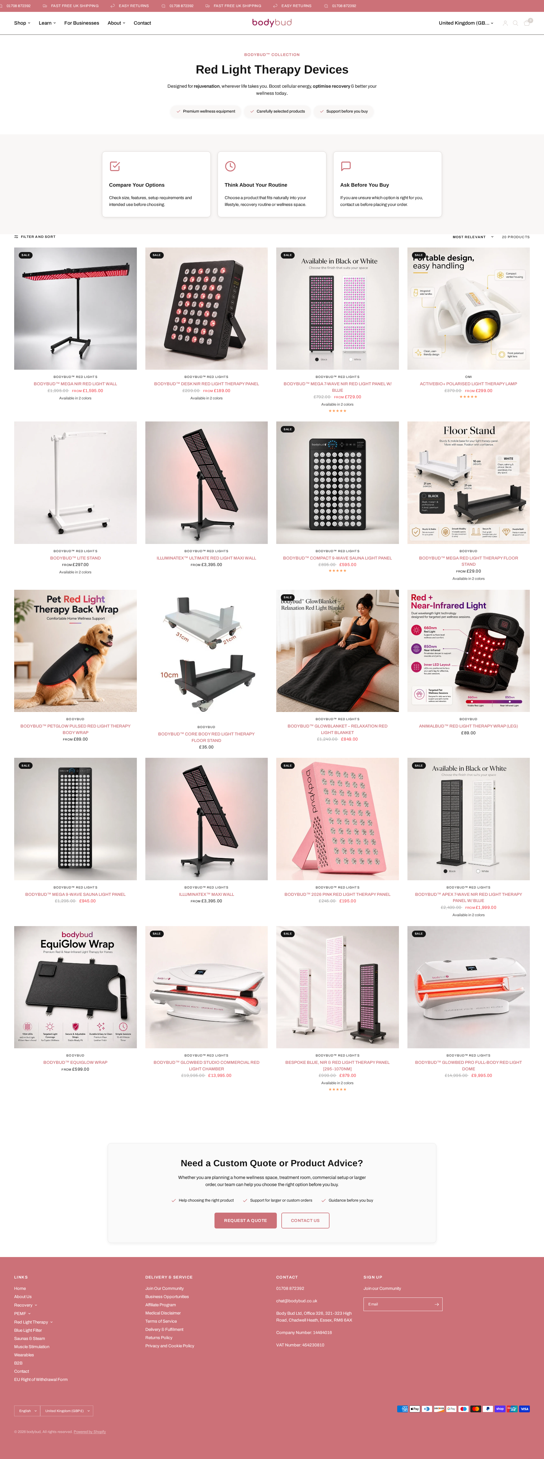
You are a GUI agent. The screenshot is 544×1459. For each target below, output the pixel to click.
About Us (23, 1296)
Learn (45, 23)
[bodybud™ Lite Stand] (75, 482)
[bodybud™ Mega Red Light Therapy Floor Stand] (468, 482)
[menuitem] (24, 23)
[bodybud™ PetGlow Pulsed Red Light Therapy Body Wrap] (75, 651)
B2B (18, 1363)
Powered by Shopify (90, 1432)
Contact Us (305, 1220)
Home (20, 1288)
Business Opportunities (167, 1296)
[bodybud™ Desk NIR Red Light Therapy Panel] (206, 309)
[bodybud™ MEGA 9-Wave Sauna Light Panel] (75, 819)
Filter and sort (38, 237)
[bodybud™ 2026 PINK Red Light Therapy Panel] (337, 819)
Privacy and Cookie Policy (169, 1346)
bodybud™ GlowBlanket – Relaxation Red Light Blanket (338, 729)
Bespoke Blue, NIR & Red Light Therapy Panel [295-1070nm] (337, 1065)
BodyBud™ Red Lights (75, 376)
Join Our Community (164, 1288)
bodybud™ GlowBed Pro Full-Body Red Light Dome (468, 1065)
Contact (142, 23)
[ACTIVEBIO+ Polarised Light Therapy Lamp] (468, 309)
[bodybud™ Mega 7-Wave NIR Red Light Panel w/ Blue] (337, 309)
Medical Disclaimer (163, 1313)
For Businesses (81, 23)
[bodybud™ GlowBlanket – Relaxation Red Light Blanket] (337, 651)
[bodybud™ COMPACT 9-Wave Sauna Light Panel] (337, 482)
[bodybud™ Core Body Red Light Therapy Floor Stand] (206, 655)
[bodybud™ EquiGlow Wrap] (75, 987)
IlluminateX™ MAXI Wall (206, 894)
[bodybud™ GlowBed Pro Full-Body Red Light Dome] (468, 987)
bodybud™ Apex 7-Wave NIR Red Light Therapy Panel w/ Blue (468, 897)
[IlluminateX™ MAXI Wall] (206, 819)
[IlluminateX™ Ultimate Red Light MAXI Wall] (206, 482)
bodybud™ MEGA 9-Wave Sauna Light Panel (75, 894)
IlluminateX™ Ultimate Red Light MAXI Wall (206, 558)
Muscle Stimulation (31, 1346)
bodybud (469, 551)
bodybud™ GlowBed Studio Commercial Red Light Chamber (207, 1065)
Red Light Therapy (31, 1322)
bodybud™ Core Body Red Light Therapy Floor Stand (206, 737)
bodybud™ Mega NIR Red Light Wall (75, 384)
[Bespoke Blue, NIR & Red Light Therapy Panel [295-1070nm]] (337, 987)
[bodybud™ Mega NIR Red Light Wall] (75, 309)
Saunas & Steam (29, 1338)
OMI (468, 376)
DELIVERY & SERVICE (169, 1277)
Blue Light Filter (28, 1330)
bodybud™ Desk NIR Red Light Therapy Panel (206, 384)
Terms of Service (161, 1321)
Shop (20, 23)
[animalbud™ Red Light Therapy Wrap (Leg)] (468, 651)
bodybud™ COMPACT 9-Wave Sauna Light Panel (337, 558)
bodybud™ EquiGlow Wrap (75, 1062)
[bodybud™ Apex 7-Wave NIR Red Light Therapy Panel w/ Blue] (468, 819)
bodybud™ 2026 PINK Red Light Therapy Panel (337, 894)
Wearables (24, 1355)
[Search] (515, 23)
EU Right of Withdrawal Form (41, 1379)
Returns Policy (159, 1337)
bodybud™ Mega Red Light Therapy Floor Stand (468, 561)
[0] (525, 23)
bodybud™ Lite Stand (75, 558)
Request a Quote (245, 1220)
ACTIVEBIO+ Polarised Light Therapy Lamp (468, 384)
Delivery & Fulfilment (164, 1329)
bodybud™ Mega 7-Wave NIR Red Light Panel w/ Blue (338, 387)
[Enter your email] (437, 1304)
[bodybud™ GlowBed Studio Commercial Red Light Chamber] (206, 987)
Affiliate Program (160, 1305)
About (114, 23)
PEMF (20, 1313)
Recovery (23, 1305)
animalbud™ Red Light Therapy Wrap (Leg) (468, 726)
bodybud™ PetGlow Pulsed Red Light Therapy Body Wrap (75, 729)
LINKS (21, 1277)
